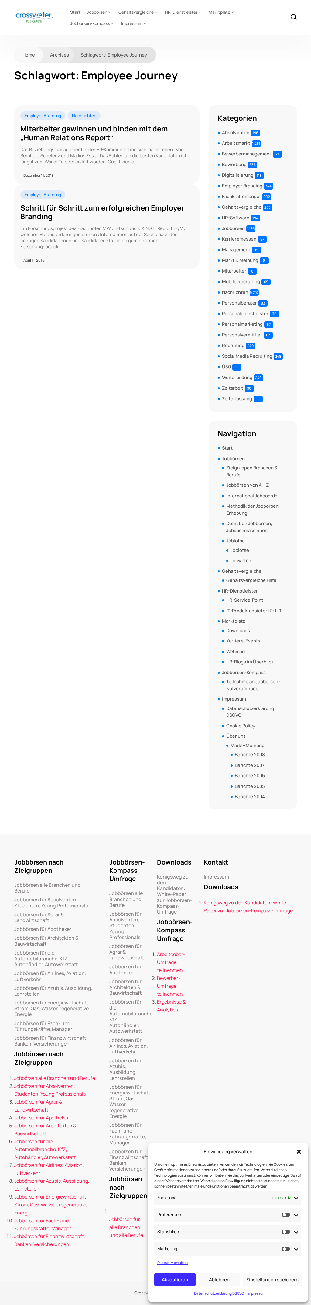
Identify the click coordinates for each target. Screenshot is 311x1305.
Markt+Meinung (248, 745)
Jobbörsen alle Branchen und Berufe (47, 888)
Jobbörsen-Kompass (90, 23)
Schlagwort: (114, 55)
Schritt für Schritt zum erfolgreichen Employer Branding (102, 212)
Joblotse (235, 541)
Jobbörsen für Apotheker (42, 929)
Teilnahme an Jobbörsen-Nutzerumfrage (253, 685)
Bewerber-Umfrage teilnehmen (170, 986)
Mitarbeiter (234, 271)
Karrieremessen (239, 239)
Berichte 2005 (250, 786)
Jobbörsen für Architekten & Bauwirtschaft (46, 941)
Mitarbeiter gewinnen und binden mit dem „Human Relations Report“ (94, 133)
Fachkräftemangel (241, 196)
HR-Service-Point (244, 600)
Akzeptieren (175, 1279)
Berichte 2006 (250, 775)
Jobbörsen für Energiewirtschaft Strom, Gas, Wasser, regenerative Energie (51, 1009)
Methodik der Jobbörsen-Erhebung (253, 509)
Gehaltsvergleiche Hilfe (251, 580)
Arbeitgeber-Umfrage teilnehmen (171, 962)
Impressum (256, 1293)
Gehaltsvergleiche (136, 12)
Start (75, 12)
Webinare (236, 651)
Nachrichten (84, 115)
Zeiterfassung (237, 398)
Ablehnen (219, 1279)
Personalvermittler (242, 335)
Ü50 (226, 367)
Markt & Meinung (240, 260)
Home (28, 55)
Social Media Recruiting (247, 356)
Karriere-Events (243, 641)
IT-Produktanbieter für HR (253, 610)
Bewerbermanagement (246, 154)
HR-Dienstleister (181, 12)
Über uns (236, 736)
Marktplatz (219, 12)
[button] (299, 1152)
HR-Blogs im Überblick (250, 662)
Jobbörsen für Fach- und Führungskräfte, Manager (43, 1026)
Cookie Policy (240, 725)
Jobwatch (241, 560)
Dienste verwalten (172, 1262)
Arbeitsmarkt (236, 143)
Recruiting (233, 345)
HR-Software (235, 217)
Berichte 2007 (250, 765)
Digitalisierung (237, 175)
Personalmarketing (242, 324)
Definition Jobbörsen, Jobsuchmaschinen (249, 527)
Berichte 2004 (250, 796)
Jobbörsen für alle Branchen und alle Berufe (126, 1227)
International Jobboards (251, 495)
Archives (59, 55)
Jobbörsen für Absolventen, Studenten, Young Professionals (51, 902)
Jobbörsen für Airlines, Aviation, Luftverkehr (50, 976)
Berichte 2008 (250, 754)
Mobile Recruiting (241, 281)
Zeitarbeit (232, 388)
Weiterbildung (237, 377)
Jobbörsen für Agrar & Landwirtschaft (39, 917)
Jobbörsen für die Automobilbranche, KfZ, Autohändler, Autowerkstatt (46, 959)
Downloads (238, 630)
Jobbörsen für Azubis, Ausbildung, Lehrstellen (53, 991)
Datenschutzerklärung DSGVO (219, 1293)
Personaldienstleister (245, 313)
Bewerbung (234, 164)
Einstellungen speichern (272, 1279)
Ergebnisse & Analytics (171, 1005)
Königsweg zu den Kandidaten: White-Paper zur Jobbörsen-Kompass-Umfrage (174, 894)
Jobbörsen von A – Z (247, 485)
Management (236, 249)
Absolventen (235, 132)
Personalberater (239, 303)
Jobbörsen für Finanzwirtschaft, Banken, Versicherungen (50, 1041)
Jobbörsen (97, 12)
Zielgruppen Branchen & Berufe (252, 471)
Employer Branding (43, 115)
